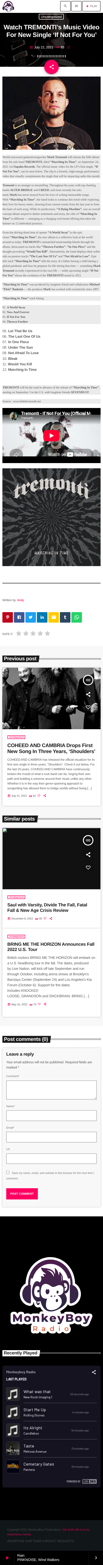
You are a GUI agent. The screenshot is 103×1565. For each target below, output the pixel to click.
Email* (10, 1127)
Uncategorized (51, 17)
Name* (10, 1106)
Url (8, 1149)
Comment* (12, 1076)
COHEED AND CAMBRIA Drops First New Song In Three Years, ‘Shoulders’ (51, 748)
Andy (20, 600)
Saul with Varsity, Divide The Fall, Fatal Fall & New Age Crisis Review (47, 908)
